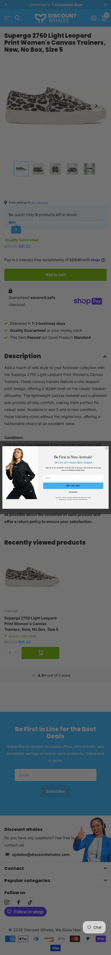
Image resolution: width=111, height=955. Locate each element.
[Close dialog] (106, 448)
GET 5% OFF (73, 486)
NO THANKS (73, 492)
